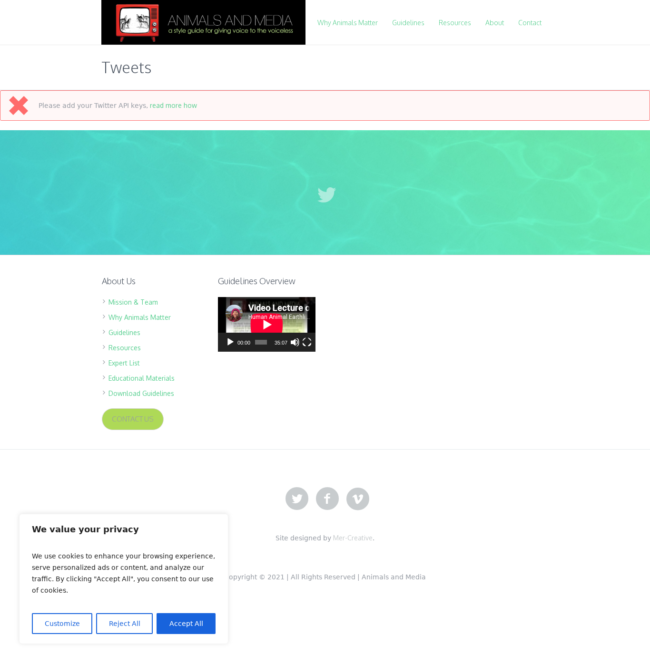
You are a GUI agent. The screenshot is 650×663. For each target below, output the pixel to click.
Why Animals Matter (139, 317)
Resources (124, 348)
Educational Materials (141, 378)
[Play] (230, 342)
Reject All (124, 623)
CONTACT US (133, 418)
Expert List (124, 363)
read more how (173, 105)
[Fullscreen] (307, 342)
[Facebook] (327, 499)
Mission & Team (133, 302)
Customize (62, 623)
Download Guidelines (141, 393)
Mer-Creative (353, 538)
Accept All (186, 623)
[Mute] (295, 342)
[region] (123, 579)
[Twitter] (297, 499)
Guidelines (124, 332)
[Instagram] (358, 499)
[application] (266, 324)
